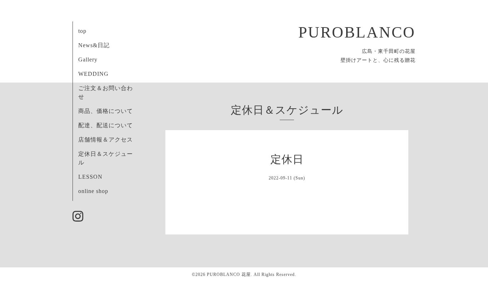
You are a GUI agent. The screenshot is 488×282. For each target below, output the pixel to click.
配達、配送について (105, 125)
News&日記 (94, 45)
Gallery (88, 59)
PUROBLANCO (356, 32)
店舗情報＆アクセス (105, 140)
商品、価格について (105, 111)
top (82, 31)
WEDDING (93, 74)
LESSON (90, 177)
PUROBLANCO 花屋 (229, 274)
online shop (93, 191)
